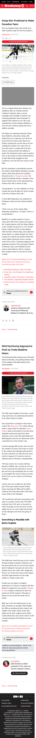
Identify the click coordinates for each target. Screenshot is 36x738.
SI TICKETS (24, 2)
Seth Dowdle (5, 368)
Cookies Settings (26, 706)
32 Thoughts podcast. (21, 176)
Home (3, 329)
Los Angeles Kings (8, 82)
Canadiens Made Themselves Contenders (19, 277)
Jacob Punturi (6, 34)
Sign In (32, 6)
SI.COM (3, 2)
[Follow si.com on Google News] (31, 292)
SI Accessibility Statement (9, 706)
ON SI (8, 2)
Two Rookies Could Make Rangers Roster (19, 279)
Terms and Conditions (27, 703)
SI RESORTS (32, 2)
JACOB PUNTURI (16, 305)
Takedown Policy (6, 703)
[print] (13, 320)
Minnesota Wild (16, 426)
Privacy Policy (5, 700)
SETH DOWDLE (15, 661)
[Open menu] (2, 6)
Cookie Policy (24, 700)
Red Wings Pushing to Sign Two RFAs (17, 270)
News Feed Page (12, 329)
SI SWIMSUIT (15, 2)
